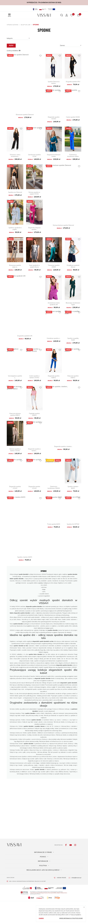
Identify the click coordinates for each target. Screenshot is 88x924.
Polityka (43, 866)
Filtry (11, 45)
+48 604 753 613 (61, 877)
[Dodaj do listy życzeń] (40, 56)
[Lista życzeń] (72, 15)
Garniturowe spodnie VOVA (34, 155)
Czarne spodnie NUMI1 (73, 117)
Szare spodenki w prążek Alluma (34, 266)
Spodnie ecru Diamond (15, 192)
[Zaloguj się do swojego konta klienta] (66, 15)
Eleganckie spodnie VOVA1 (15, 487)
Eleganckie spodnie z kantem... (34, 449)
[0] (78, 15)
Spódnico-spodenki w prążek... (15, 228)
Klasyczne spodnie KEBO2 (73, 376)
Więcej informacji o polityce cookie (71, 918)
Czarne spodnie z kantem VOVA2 (34, 376)
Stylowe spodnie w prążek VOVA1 (34, 193)
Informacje (43, 861)
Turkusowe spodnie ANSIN (54, 266)
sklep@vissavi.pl (76, 877)
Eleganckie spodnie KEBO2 (53, 376)
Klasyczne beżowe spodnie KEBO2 (15, 414)
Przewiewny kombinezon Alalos (73, 155)
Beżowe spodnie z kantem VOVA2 (15, 449)
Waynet (43, 881)
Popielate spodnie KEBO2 (34, 414)
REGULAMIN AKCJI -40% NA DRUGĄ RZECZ (43, 870)
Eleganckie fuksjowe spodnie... (34, 228)
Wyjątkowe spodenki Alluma (73, 266)
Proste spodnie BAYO (53, 524)
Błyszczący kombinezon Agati (73, 303)
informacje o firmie (43, 852)
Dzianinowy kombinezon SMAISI (54, 487)
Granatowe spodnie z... (54, 338)
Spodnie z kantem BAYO (73, 487)
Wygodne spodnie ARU (73, 81)
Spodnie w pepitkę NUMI (73, 339)
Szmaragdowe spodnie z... (15, 376)
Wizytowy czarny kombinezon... (15, 155)
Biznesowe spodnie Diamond (24, 114)
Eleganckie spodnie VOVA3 (53, 118)
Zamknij (41, 918)
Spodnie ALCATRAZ (73, 524)
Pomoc (43, 857)
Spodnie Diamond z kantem (54, 82)
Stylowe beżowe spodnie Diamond (63, 225)
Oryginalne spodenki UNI (24, 336)
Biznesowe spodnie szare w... (15, 266)
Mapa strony (10, 877)
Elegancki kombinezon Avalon (53, 155)
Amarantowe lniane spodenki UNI (54, 303)
